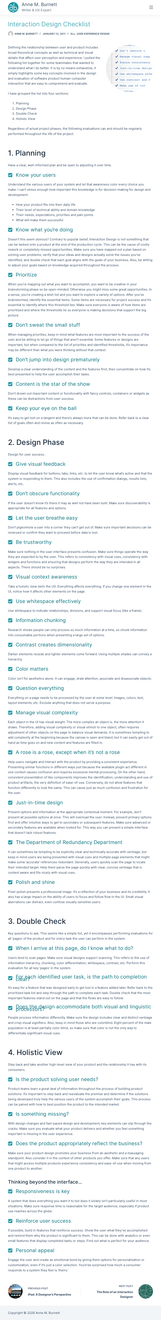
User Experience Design (93, 33)
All (72, 33)
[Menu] (151, 7)
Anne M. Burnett (39, 4)
